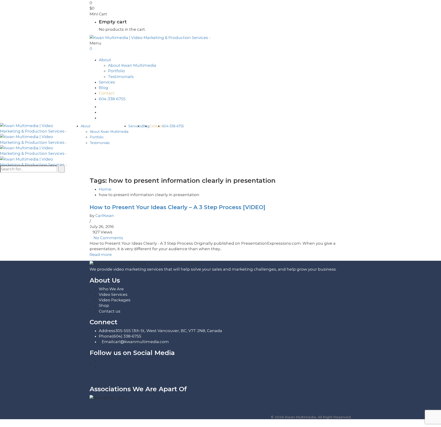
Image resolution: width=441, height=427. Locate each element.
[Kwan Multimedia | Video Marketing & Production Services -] (150, 37)
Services (107, 82)
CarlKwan (104, 215)
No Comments (108, 238)
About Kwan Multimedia (132, 65)
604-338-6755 (112, 99)
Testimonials (121, 76)
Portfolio (116, 71)
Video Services (113, 294)
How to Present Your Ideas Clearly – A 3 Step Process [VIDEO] (177, 207)
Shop (104, 305)
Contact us (109, 311)
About (105, 60)
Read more (101, 254)
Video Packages (114, 300)
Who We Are (111, 289)
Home (105, 189)
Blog (103, 87)
